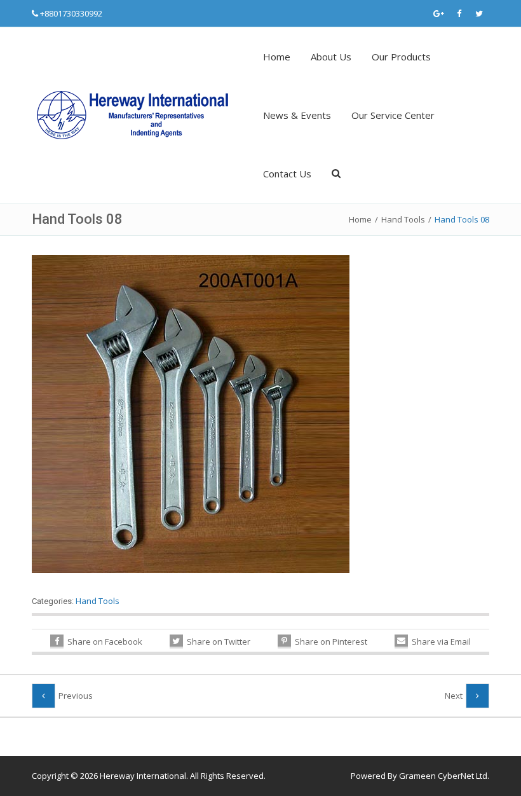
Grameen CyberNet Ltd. (444, 775)
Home (276, 56)
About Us (331, 56)
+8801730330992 (71, 13)
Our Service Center (393, 115)
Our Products (401, 56)
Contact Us (287, 173)
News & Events (297, 115)
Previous (75, 695)
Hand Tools (403, 219)
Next (454, 695)
